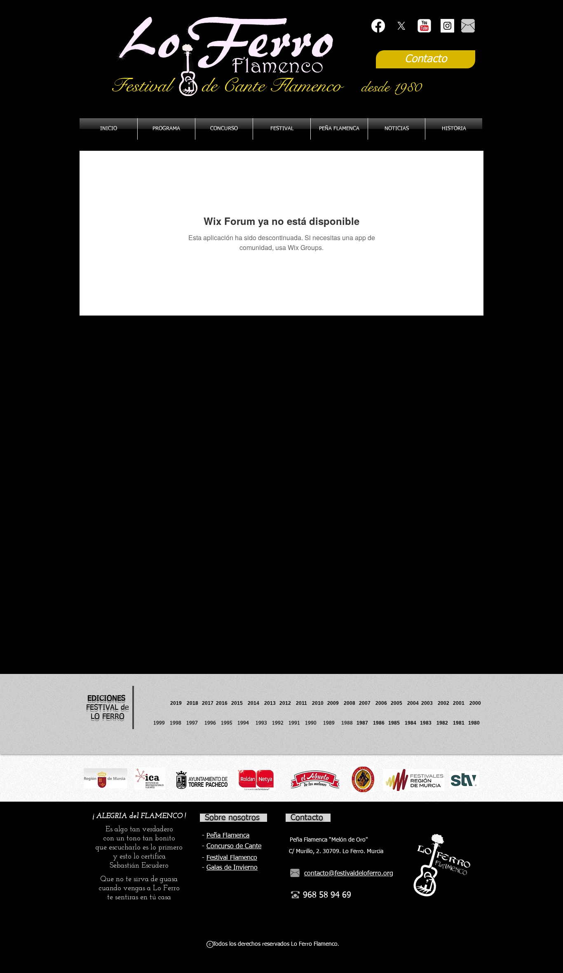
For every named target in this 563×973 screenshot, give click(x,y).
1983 (426, 723)
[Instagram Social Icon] (447, 26)
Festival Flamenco (231, 858)
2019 (176, 703)
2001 (461, 703)
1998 (178, 723)
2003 (429, 703)
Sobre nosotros (232, 818)
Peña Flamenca (227, 836)
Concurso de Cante (233, 846)
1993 (261, 723)
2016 (222, 703)
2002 (443, 703)
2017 (207, 703)
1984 (412, 723)
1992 (278, 723)
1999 (161, 723)
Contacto (307, 818)
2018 (194, 703)
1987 (365, 723)
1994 (245, 723)
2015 (237, 703)
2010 (318, 703)
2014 (253, 703)
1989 (331, 723)
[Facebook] (378, 26)
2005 (399, 703)
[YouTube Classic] (424, 26)
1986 (380, 723)
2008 (351, 703)
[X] (401, 26)
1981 (458, 723)
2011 (304, 703)
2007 (367, 703)
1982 (444, 723)
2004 (413, 703)
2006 (383, 703)
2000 (475, 703)
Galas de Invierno (232, 868)
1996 (212, 723)
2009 (335, 703)
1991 (294, 723)
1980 (475, 723)
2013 (271, 703)
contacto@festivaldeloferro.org (348, 873)
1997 (195, 723)
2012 (287, 703)
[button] (339, 129)
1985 (394, 723)
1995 (227, 723)
